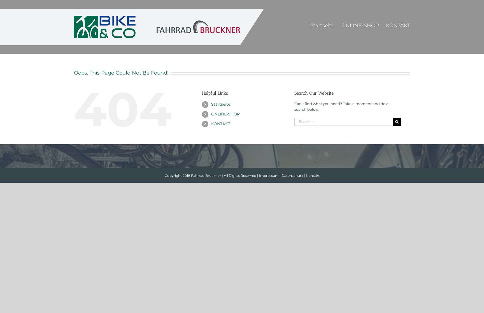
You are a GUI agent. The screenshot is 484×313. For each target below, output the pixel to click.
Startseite (220, 104)
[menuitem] (325, 25)
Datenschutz (292, 175)
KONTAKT (220, 123)
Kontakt (313, 175)
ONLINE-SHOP (225, 114)
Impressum (269, 175)
